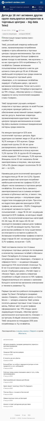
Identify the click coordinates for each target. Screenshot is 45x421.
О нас (24, 415)
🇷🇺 (17, 30)
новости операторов (10, 34)
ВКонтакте (22, 333)
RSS (29, 415)
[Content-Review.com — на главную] (13, 2)
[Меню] (41, 2)
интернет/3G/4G (24, 34)
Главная (17, 415)
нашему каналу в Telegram (26, 331)
